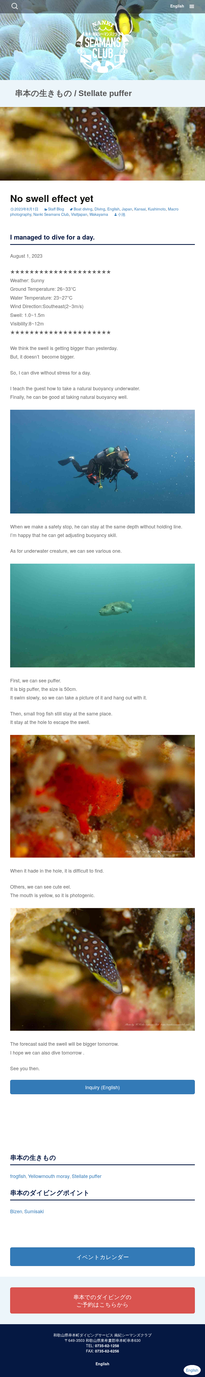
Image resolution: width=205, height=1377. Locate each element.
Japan (127, 209)
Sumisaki (34, 1211)
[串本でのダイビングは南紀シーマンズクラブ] (102, 45)
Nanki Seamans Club (51, 214)
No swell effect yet (51, 198)
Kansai (140, 209)
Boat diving (83, 209)
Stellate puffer (86, 1175)
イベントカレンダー (102, 1257)
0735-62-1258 (107, 1345)
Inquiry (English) (102, 1087)
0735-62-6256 (107, 1351)
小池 (121, 214)
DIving (99, 209)
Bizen (16, 1211)
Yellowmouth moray (49, 1175)
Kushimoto (157, 209)
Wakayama (98, 214)
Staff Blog (56, 209)
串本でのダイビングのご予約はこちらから (102, 1300)
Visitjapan (79, 214)
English (177, 6)
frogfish (18, 1175)
